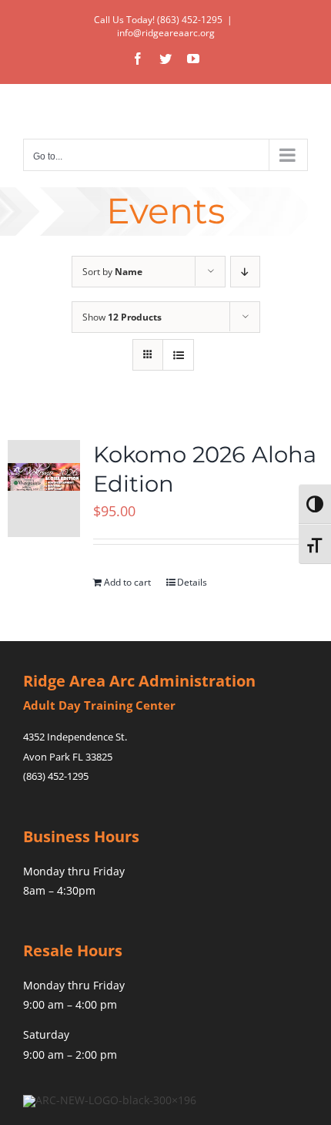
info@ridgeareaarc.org (166, 32)
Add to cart (127, 582)
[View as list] (178, 355)
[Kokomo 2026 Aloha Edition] (44, 488)
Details (192, 582)
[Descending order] (245, 271)
